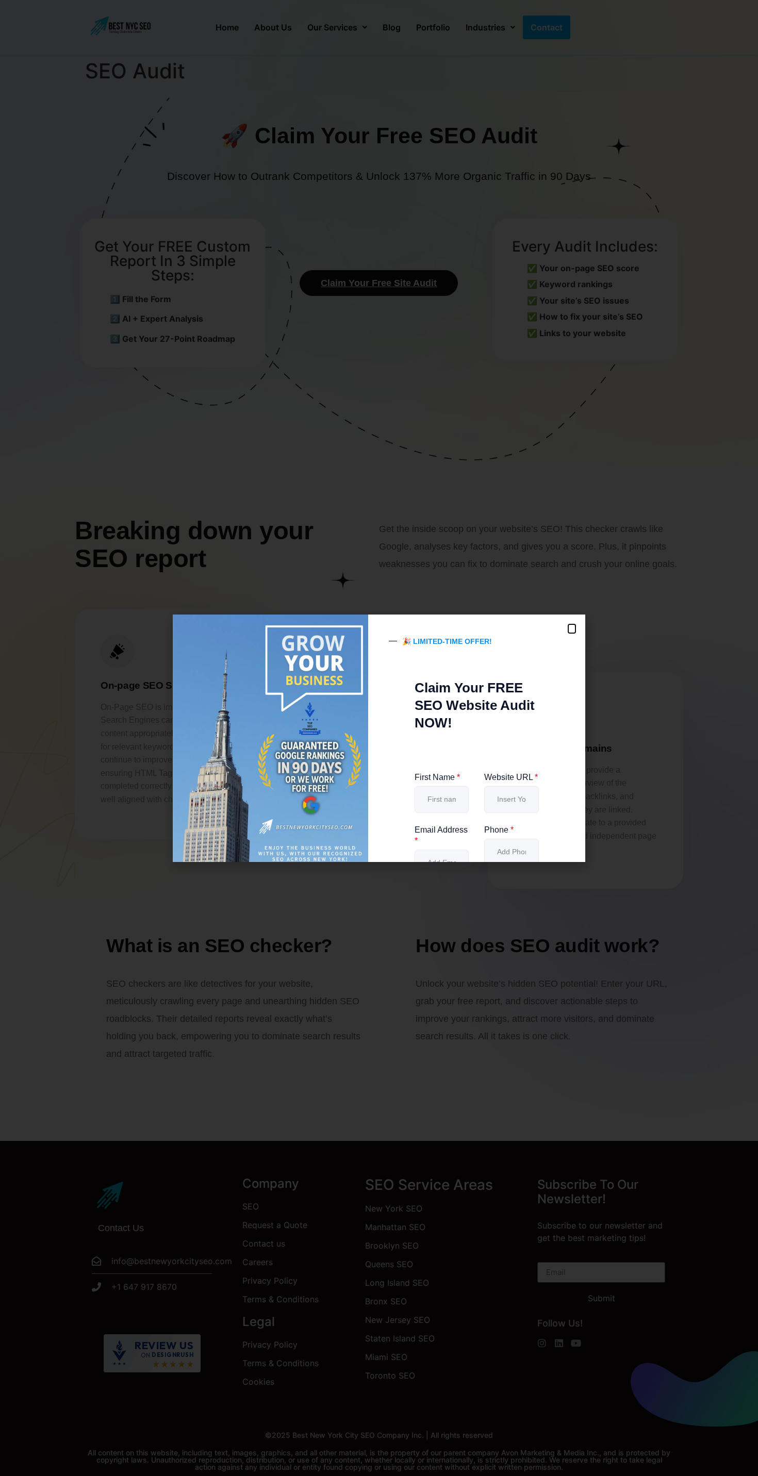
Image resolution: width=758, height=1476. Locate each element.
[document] (379, 738)
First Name (437, 777)
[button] (572, 629)
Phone (499, 829)
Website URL (511, 777)
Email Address (441, 835)
